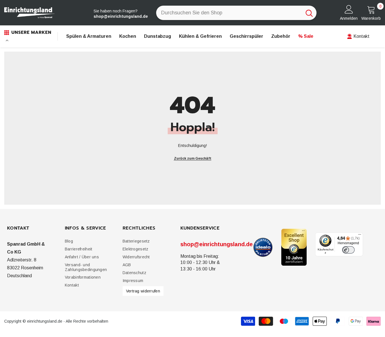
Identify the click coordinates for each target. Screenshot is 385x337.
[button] (78, 249)
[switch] (348, 250)
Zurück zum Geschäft (192, 158)
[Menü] (359, 235)
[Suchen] (236, 13)
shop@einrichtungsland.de (216, 244)
